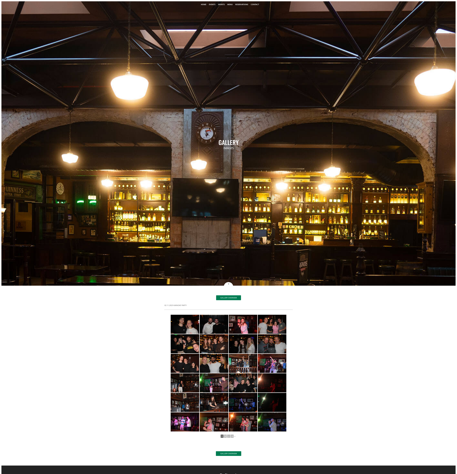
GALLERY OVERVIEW (228, 453)
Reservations (241, 5)
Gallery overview (228, 298)
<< (228, 284)
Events (212, 5)
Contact (255, 5)
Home (203, 5)
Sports (221, 5)
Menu (230, 5)
